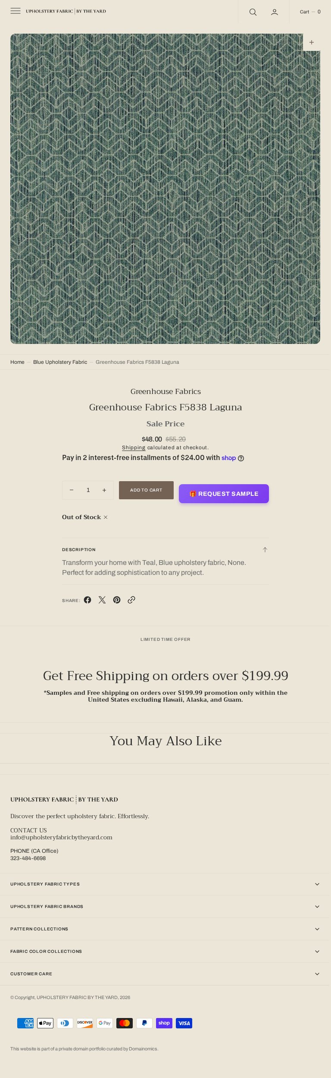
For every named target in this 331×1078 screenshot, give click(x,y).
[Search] (245, 12)
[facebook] (84, 595)
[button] (14, 12)
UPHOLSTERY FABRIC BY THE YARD (77, 994)
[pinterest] (113, 595)
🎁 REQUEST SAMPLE (221, 487)
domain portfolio (89, 1048)
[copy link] (128, 595)
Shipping (131, 441)
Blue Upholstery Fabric (60, 356)
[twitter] (98, 595)
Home (17, 356)
